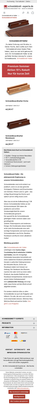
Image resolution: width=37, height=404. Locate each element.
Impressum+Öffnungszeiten (18, 352)
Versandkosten (8, 360)
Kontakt (9, 349)
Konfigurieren (19, 396)
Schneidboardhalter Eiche (17, 101)
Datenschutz (19, 349)
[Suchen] (23, 13)
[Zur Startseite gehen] (18, 7)
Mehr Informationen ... (23, 388)
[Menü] (4, 13)
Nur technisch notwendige (19, 392)
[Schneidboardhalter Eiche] (18, 88)
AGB (28, 349)
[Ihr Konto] (28, 13)
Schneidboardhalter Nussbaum (14, 137)
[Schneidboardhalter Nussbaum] (18, 123)
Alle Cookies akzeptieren (19, 401)
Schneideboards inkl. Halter (17, 247)
